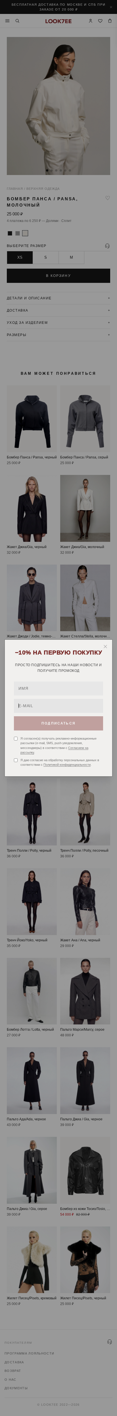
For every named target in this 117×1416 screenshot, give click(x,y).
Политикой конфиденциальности (67, 764)
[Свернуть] (105, 646)
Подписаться (58, 723)
